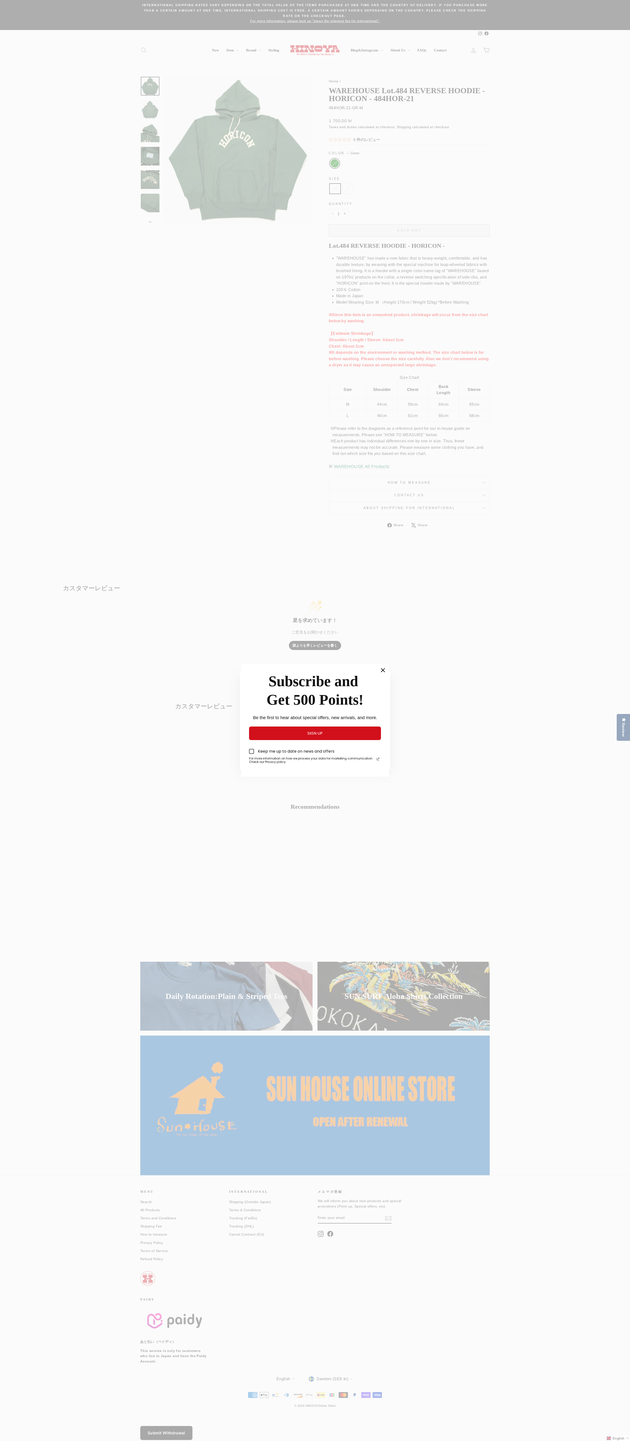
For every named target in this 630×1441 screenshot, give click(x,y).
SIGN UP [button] (315, 733)
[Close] (383, 670)
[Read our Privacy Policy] (378, 759)
